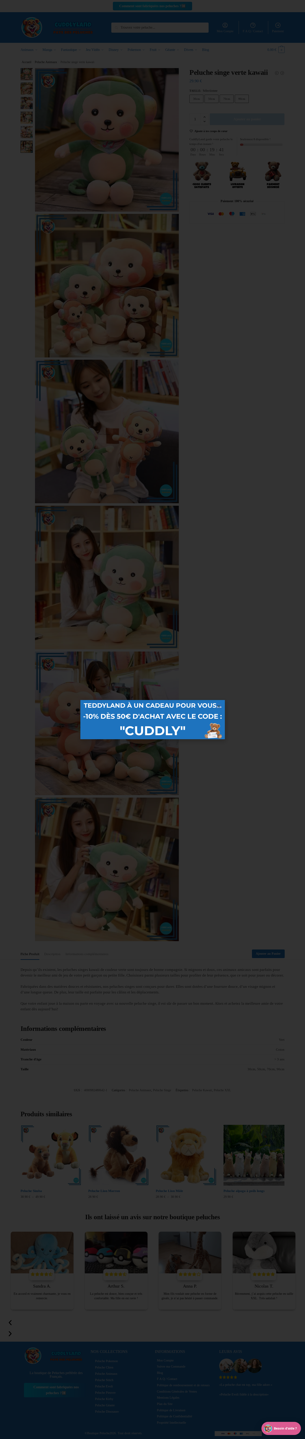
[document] (152, 719)
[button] (218, 706)
